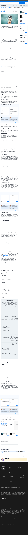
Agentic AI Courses (13, 509)
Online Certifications (7, 509)
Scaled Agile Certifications (14, 511)
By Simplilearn (3, 11)
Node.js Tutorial (21, 518)
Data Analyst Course (13, 492)
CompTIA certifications (18, 512)
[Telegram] (3, 469)
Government (11, 481)
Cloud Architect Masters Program (4, 427)
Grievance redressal (11, 471)
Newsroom (10, 468)
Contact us (10, 472)
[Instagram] (4, 469)
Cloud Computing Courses (12, 508)
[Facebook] (2, 468)
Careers (10, 467)
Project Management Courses (4, 508)
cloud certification (5, 255)
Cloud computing (3, 66)
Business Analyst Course (8, 494)
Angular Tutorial (17, 518)
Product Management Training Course (5, 487)
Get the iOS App (22, 477)
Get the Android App (22, 475)
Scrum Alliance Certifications (15, 510)
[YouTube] (4, 468)
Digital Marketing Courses (14, 513)
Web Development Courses (7, 511)
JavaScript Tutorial (8, 518)
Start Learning (8, 435)
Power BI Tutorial (15, 519)
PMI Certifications (13, 512)
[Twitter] (3, 468)
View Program (8, 405)
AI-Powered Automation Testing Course (16, 494)
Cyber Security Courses (19, 509)
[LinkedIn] (2, 469)
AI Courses (9, 513)
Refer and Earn (3, 466)
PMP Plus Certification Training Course (6, 492)
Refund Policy (19, 522)
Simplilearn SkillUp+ (12, 476)
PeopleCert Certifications (8, 510)
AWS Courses (23, 512)
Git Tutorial (5, 519)
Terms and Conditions (9, 522)
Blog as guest (19, 467)
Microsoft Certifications (4, 513)
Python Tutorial (3, 518)
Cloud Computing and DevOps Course (15, 487)
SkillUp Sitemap (3, 476)
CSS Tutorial (19, 519)
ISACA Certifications (7, 512)
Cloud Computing (8, 7)
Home (1, 7)
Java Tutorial (12, 518)
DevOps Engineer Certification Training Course (16, 493)
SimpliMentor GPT (3, 480)
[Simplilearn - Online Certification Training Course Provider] (5, 3)
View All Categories (3, 452)
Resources (4, 7)
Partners (11, 480)
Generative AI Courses (18, 508)
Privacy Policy (14, 522)
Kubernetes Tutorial (9, 519)
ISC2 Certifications (20, 511)
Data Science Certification (20, 492)
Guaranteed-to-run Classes (13, 477)
